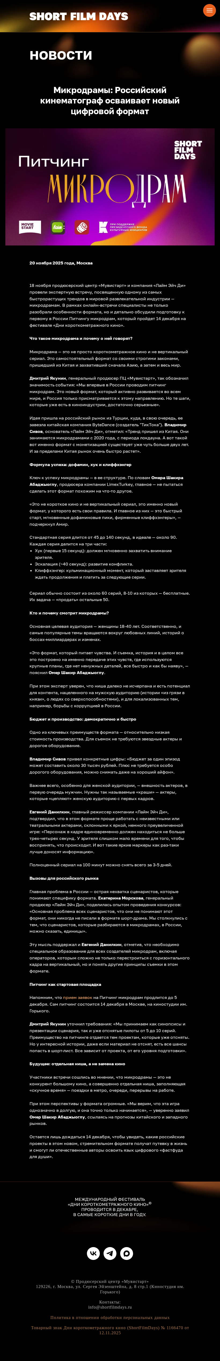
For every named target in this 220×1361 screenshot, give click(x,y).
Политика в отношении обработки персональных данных (110, 1317)
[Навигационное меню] (209, 10)
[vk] (93, 1253)
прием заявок (77, 997)
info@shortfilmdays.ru (110, 1307)
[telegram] (110, 1253)
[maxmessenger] (126, 1253)
